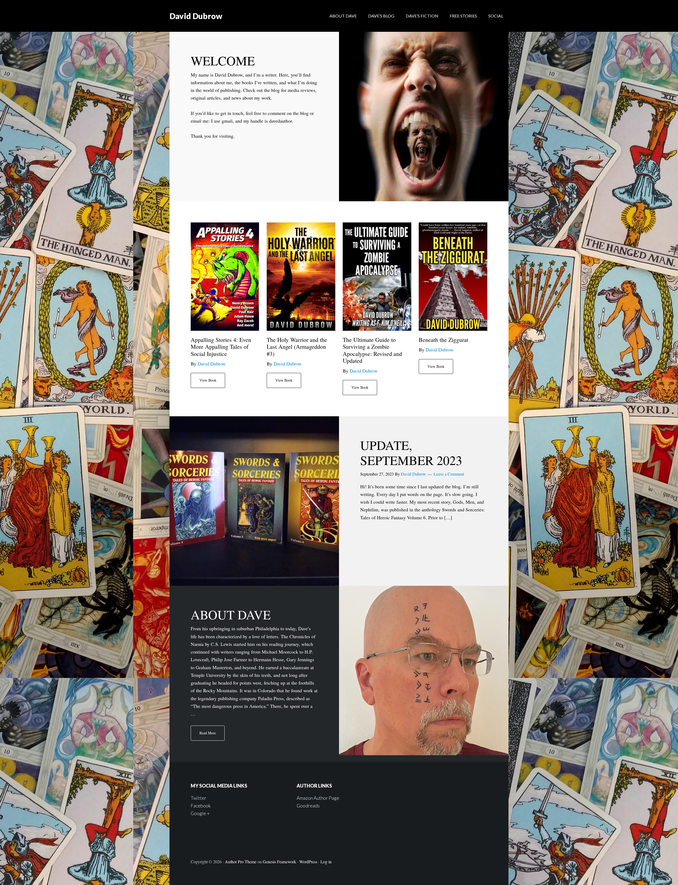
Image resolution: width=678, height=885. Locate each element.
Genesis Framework (279, 861)
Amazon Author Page (318, 798)
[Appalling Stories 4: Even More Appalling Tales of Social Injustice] (225, 276)
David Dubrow (196, 16)
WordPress (308, 861)
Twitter (198, 798)
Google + (200, 813)
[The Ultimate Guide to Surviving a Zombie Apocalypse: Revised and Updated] (377, 276)
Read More (207, 732)
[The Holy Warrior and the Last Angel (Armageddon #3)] (301, 276)
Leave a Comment (449, 474)
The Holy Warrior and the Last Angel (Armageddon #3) (297, 346)
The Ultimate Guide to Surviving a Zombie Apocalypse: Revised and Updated (372, 350)
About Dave (231, 614)
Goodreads (308, 805)
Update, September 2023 (411, 452)
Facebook (201, 805)
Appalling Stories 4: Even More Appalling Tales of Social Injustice (221, 346)
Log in (326, 861)
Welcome (223, 60)
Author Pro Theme (240, 861)
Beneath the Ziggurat (443, 339)
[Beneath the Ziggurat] (453, 276)
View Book (207, 380)
